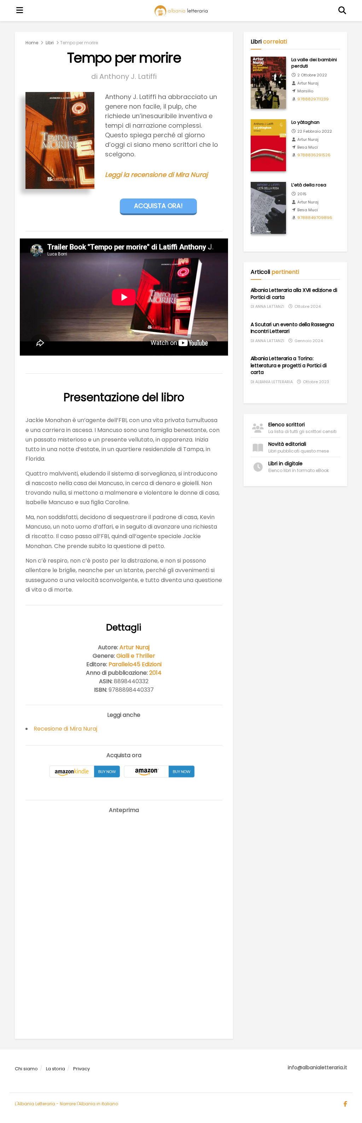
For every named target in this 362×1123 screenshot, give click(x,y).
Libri (50, 43)
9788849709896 (314, 217)
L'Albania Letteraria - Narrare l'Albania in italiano (66, 1104)
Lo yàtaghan (305, 122)
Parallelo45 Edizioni (135, 664)
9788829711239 (313, 99)
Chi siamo (26, 1068)
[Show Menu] (20, 10)
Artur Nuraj (134, 647)
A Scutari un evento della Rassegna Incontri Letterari (292, 328)
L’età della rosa (308, 185)
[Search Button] (343, 10)
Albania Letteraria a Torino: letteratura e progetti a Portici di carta (289, 365)
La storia (55, 1068)
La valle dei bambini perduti (314, 62)
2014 (155, 673)
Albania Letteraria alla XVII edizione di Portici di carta (294, 294)
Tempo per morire (79, 43)
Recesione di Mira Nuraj (65, 729)
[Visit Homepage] (181, 10)
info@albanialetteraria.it (317, 1067)
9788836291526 (314, 155)
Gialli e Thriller (135, 656)
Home (31, 43)
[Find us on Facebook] (345, 1104)
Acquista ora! (158, 205)
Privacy (81, 1068)
